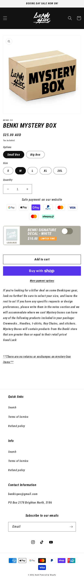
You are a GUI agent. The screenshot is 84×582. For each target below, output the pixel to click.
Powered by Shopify (48, 575)
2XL (60, 170)
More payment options (42, 280)
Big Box (35, 154)
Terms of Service (18, 416)
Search (12, 407)
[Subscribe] (71, 527)
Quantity (7, 179)
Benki (37, 575)
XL (45, 170)
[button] (5, 18)
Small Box (13, 154)
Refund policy (16, 426)
